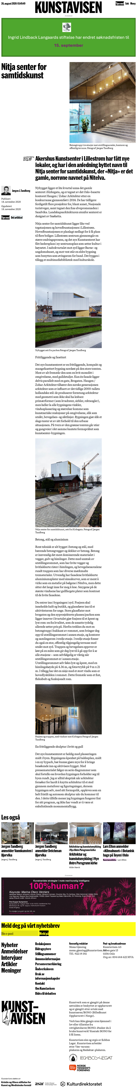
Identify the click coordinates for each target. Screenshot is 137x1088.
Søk (127, 3)
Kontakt (40, 983)
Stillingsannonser (45, 953)
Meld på (44, 933)
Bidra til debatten (45, 993)
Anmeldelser (14, 951)
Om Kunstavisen (45, 988)
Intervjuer (11, 957)
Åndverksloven (44, 969)
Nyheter (9, 944)
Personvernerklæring (48, 964)
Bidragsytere (43, 948)
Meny (133, 3)
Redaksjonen (43, 943)
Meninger (11, 970)
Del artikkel (17, 217)
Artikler (9, 964)
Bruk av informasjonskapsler (47, 976)
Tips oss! (120, 3)
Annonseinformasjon (47, 958)
